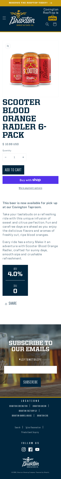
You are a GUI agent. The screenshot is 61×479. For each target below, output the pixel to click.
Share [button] (13, 304)
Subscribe (30, 382)
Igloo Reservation (33, 427)
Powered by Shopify (42, 472)
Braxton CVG (42, 416)
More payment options (30, 188)
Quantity (7, 151)
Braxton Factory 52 (28, 411)
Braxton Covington (18, 406)
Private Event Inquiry (30, 432)
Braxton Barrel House (22, 416)
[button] (4, 18)
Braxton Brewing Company (26, 472)
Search (18, 427)
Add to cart (13, 170)
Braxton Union (39, 406)
